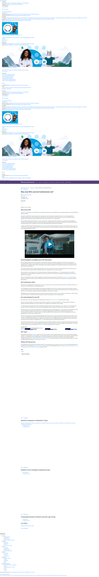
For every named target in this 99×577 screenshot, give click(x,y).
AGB (28, 572)
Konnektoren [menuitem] (15, 4)
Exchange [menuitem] (11, 4)
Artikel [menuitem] (28, 43)
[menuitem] (50, 8)
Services (3, 41)
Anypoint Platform (7, 536)
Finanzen (5, 544)
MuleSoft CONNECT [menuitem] (9, 44)
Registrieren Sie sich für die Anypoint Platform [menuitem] (18, 14)
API (21, 351)
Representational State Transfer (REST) (40, 338)
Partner (3, 83)
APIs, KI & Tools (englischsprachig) (9, 80)
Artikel (5, 561)
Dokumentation (6, 556)
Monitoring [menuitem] (4, 11)
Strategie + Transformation (59, 182)
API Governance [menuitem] (5, 9)
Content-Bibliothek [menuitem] (22, 43)
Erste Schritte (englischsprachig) (8, 74)
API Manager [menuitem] (9, 11)
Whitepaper (6, 560)
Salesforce (41, 324)
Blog (5, 562)
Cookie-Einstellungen (32, 572)
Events (5, 568)
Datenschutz (20, 572)
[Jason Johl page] (26, 194)
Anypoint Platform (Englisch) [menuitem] (8, 87)
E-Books (5, 559)
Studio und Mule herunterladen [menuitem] (33, 14)
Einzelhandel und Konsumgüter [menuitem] (25, 20)
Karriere (5, 570)
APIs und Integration (39, 345)
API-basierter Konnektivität (67, 277)
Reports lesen (23, 329)
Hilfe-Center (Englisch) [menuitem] (26, 87)
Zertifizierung (6, 548)
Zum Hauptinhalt (3, 0)
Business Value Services (8, 550)
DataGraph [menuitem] (21, 4)
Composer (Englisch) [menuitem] (18, 87)
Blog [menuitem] (33, 43)
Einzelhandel (6, 543)
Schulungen (6, 547)
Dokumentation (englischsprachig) (8, 79)
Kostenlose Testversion (6, 88)
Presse (5, 569)
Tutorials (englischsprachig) (7, 78)
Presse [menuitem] (30, 43)
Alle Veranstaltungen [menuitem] (25, 44)
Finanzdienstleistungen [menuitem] (10, 20)
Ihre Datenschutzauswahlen (4, 574)
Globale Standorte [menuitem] (24, 85)
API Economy (54, 299)
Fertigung (5, 542)
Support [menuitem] (19, 85)
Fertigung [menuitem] (17, 20)
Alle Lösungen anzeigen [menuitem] (6, 21)
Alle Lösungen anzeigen (8, 545)
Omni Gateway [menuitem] (5, 6)
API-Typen (34, 334)
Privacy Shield (25, 572)
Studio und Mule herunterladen (9, 540)
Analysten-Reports (7, 558)
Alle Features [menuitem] (4, 12)
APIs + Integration (39, 182)
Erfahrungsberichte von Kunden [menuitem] (12, 43)
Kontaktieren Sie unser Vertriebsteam (10, 564)
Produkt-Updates (68, 182)
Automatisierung (45, 182)
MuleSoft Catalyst (7, 549)
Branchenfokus (51, 182)
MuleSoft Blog (31, 182)
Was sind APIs (23, 212)
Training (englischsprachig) (7, 76)
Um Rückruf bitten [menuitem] (13, 85)
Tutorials (5, 555)
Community (6, 554)
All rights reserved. (15, 572)
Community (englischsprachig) (8, 75)
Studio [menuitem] (8, 4)
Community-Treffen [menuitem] (17, 44)
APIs (23, 351)
